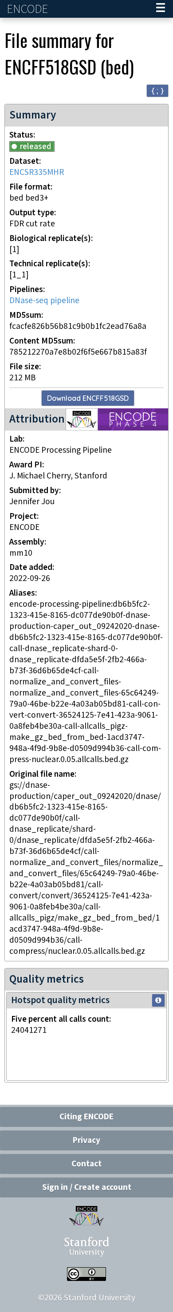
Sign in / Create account (86, 1187)
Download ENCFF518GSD (88, 398)
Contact (86, 1164)
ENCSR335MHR (36, 172)
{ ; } (157, 90)
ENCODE (28, 9)
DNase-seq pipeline (44, 300)
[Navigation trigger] (160, 9)
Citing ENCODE (86, 1116)
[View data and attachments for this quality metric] (158, 1000)
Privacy (86, 1140)
